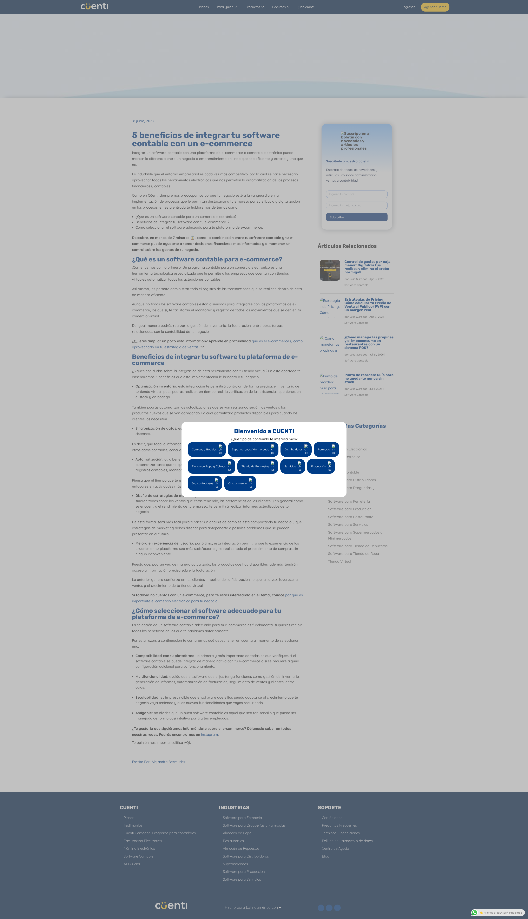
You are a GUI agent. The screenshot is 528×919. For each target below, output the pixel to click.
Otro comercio (237, 483)
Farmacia (324, 449)
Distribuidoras (293, 449)
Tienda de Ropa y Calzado (209, 466)
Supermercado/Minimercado (250, 449)
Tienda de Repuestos (255, 466)
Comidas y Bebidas (204, 449)
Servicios (290, 466)
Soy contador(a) (202, 483)
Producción (318, 466)
